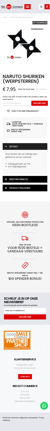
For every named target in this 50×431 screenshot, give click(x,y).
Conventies (25, 395)
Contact (25, 376)
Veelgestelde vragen (25, 365)
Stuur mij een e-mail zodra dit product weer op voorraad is (25, 98)
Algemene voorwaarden (29, 418)
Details (13, 146)
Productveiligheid (19, 188)
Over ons (25, 391)
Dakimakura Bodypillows (25, 401)
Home (5, 17)
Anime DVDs (25, 398)
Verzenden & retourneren (25, 368)
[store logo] (12, 6)
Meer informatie (18, 179)
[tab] (25, 146)
